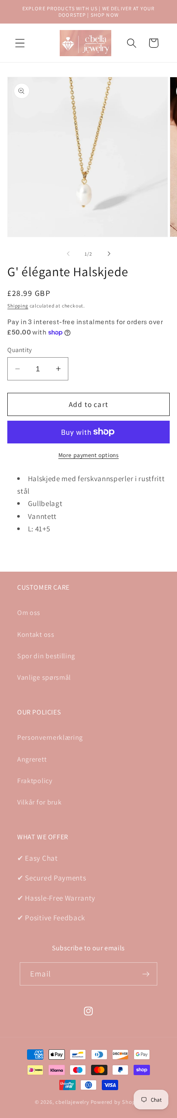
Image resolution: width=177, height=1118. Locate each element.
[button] (20, 43)
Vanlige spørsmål (44, 677)
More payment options (88, 455)
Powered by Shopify (117, 1102)
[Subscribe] (146, 973)
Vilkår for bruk (39, 802)
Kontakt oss (36, 634)
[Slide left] (68, 253)
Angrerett (31, 759)
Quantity (19, 350)
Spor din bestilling (46, 655)
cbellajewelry (72, 1102)
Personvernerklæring (50, 737)
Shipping (17, 305)
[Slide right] (108, 253)
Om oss (28, 612)
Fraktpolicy (34, 780)
